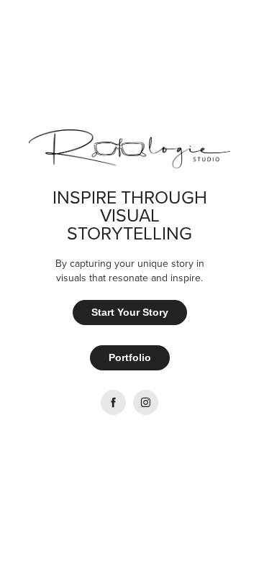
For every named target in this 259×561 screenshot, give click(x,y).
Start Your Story (129, 312)
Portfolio (130, 357)
